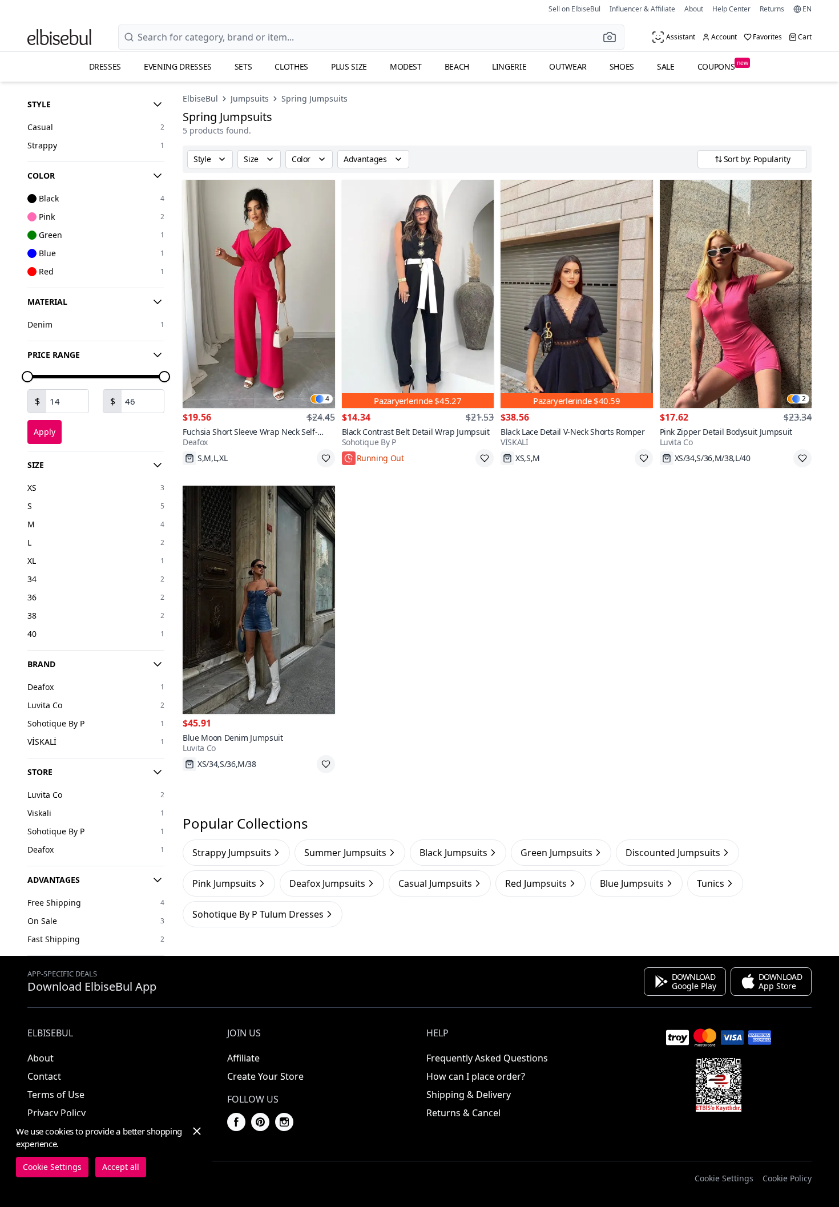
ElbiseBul (200, 98)
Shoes (622, 66)
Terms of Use (55, 1094)
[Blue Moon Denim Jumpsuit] (259, 600)
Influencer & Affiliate (642, 9)
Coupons (722, 65)
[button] (613, 37)
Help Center (731, 9)
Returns (772, 9)
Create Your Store (265, 1076)
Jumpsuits (250, 98)
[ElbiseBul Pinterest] (260, 1122)
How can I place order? (475, 1076)
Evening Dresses (178, 66)
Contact (44, 1076)
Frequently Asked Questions (487, 1058)
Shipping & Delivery (468, 1094)
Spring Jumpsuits (314, 98)
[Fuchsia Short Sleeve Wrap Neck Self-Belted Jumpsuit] (259, 294)
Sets (243, 66)
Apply (44, 431)
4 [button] (327, 398)
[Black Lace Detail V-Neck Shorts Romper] (577, 294)
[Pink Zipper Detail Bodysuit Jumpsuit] (736, 294)
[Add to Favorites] (326, 458)
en (807, 9)
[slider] (27, 376)
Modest (406, 66)
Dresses (105, 66)
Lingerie (509, 66)
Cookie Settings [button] (724, 1178)
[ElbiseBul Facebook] (236, 1122)
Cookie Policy (787, 1178)
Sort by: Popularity (757, 159)
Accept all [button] (120, 1166)
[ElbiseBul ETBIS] (718, 1085)
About (693, 9)
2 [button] (804, 398)
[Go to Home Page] (59, 37)
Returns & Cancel (463, 1113)
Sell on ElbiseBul (574, 9)
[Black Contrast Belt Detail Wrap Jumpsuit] (418, 294)
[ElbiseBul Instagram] (284, 1122)
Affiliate (243, 1058)
